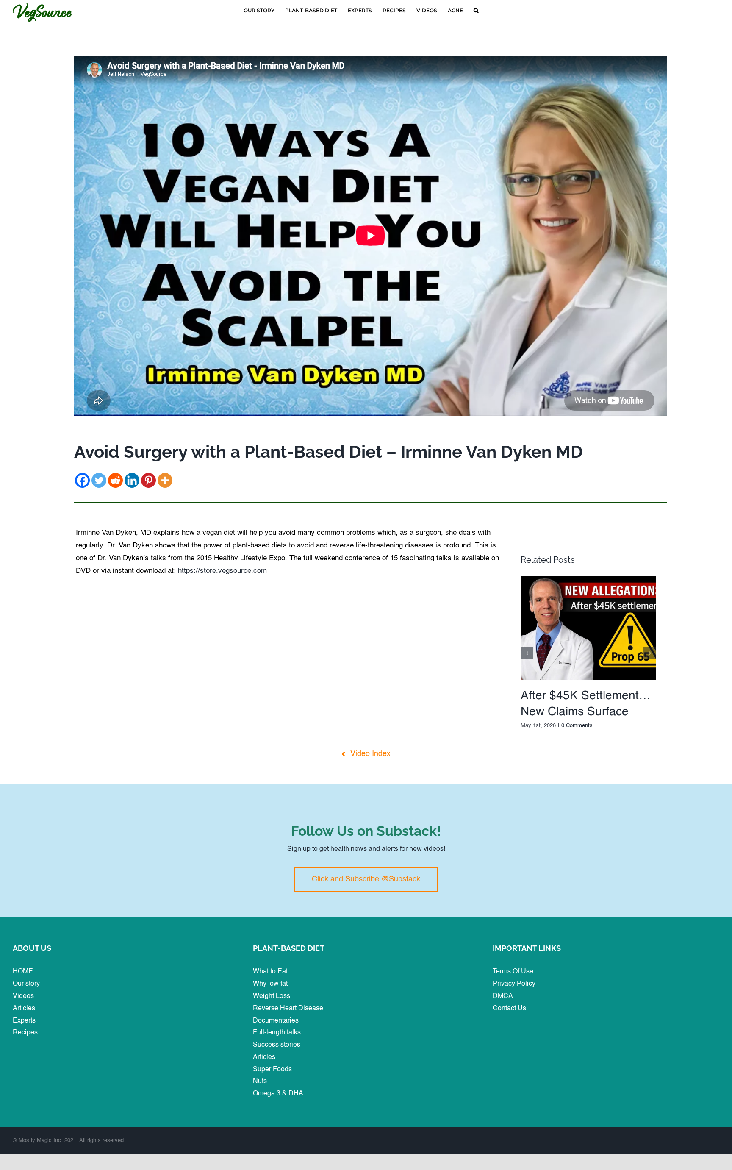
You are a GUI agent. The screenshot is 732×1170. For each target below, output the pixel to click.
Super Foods (272, 1069)
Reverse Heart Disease (288, 1008)
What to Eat (270, 971)
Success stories (276, 1045)
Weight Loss (271, 996)
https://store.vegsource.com (222, 571)
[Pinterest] (148, 480)
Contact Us (509, 1008)
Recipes (25, 1032)
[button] (476, 10)
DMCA (503, 996)
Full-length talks (277, 1032)
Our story (26, 984)
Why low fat (270, 984)
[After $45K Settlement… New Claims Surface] (588, 579)
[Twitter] (99, 480)
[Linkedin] (132, 480)
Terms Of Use (513, 971)
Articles (24, 1008)
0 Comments (577, 725)
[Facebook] (82, 480)
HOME (23, 971)
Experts (24, 1020)
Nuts (260, 1081)
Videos (23, 996)
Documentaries (276, 1020)
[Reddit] (115, 480)
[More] (165, 480)
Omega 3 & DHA (278, 1093)
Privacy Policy (514, 984)
